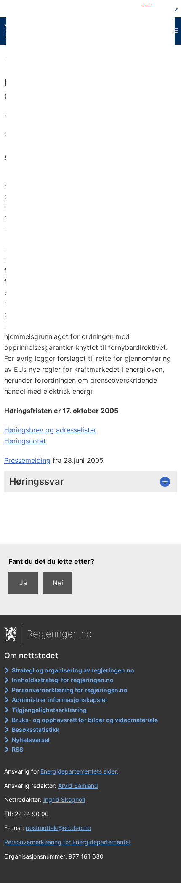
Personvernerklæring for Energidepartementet (67, 842)
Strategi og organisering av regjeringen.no (73, 670)
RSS (17, 749)
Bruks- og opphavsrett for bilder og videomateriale (85, 719)
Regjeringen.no (59, 633)
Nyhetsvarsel (31, 739)
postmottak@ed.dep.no (58, 827)
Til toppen (90, 532)
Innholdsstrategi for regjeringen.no (63, 679)
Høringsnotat (25, 441)
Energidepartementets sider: (79, 771)
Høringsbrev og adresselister (50, 430)
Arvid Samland (78, 785)
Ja (23, 583)
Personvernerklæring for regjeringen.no (70, 690)
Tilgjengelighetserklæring (49, 709)
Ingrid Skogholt (64, 799)
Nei (58, 583)
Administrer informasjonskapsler (60, 699)
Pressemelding (27, 460)
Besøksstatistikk (35, 729)
